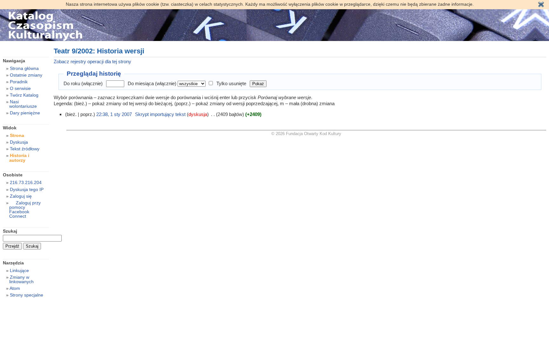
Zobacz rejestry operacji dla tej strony (92, 61)
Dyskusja (19, 142)
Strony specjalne (26, 294)
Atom (15, 288)
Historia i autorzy (19, 157)
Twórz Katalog (24, 95)
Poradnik (19, 81)
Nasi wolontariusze (23, 104)
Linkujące (19, 270)
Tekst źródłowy (24, 148)
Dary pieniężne (25, 112)
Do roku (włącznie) (83, 83)
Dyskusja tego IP (27, 189)
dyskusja (197, 114)
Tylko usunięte (231, 83)
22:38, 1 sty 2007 (114, 114)
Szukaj (10, 231)
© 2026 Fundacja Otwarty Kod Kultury (306, 133)
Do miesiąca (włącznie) (152, 83)
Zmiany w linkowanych (21, 279)
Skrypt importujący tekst (160, 114)
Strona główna (24, 68)
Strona (17, 135)
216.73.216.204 (26, 182)
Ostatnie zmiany (26, 75)
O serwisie (20, 88)
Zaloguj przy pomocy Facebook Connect (25, 209)
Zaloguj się (21, 196)
